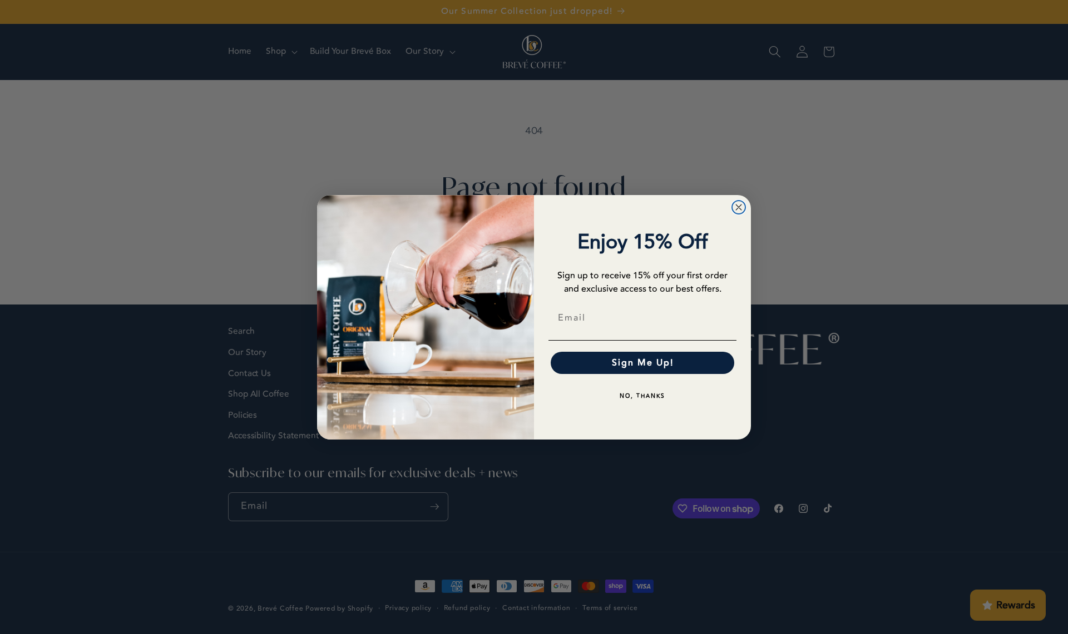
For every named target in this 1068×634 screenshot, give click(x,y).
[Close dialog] (738, 207)
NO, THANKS (642, 396)
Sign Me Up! (643, 363)
